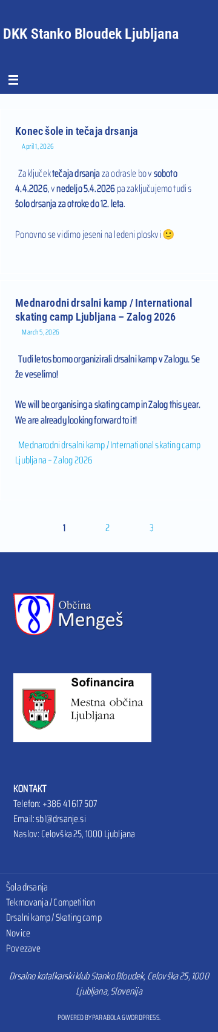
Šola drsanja (27, 887)
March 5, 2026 (41, 332)
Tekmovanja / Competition (50, 902)
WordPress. (143, 1017)
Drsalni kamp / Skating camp (54, 917)
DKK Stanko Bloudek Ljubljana (91, 33)
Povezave (23, 948)
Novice (18, 933)
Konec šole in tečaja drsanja (76, 131)
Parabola (106, 1017)
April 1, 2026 (38, 146)
